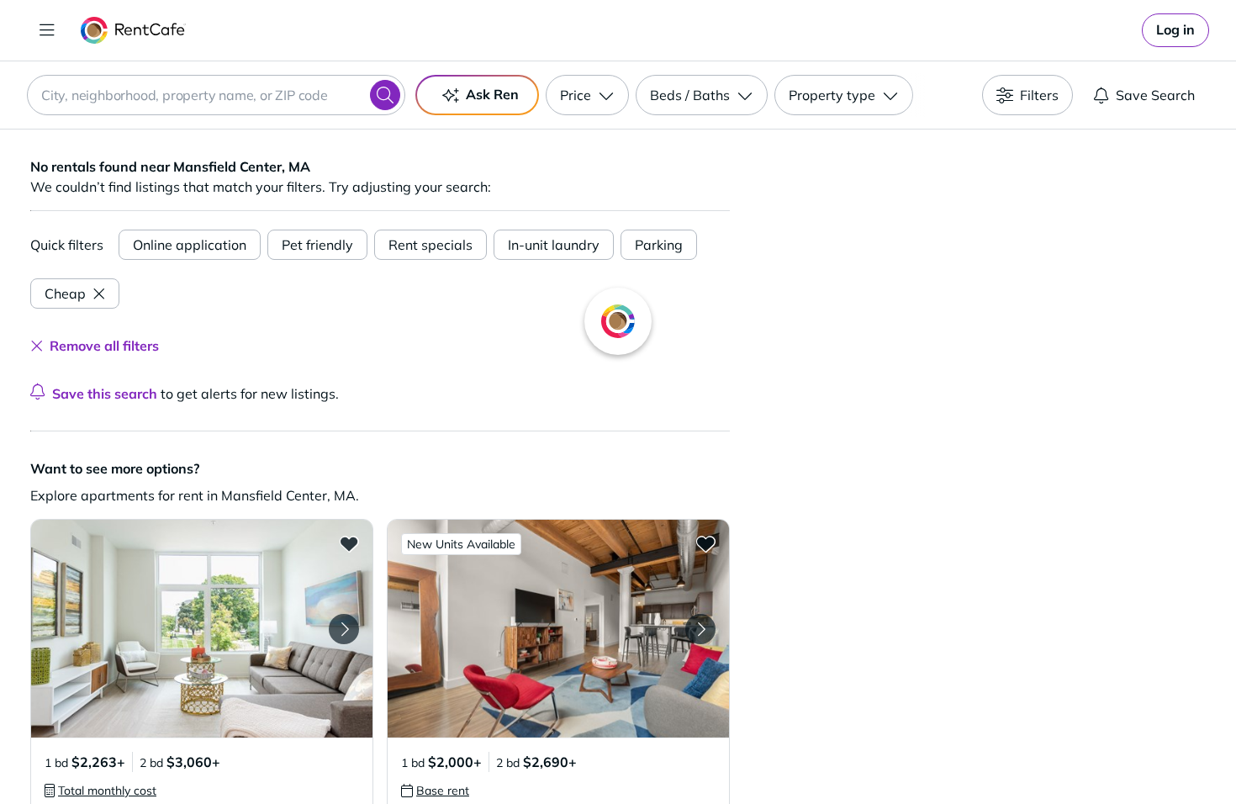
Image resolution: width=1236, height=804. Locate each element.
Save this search (104, 393)
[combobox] (216, 95)
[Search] (385, 95)
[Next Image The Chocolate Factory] (700, 629)
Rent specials (430, 244)
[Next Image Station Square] (344, 629)
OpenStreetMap (1068, 754)
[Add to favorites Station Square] (349, 543)
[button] (201, 629)
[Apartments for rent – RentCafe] (133, 30)
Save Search (1155, 95)
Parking (659, 244)
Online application (189, 244)
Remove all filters (104, 345)
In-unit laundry (554, 244)
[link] (1175, 30)
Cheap (65, 293)
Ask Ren (492, 94)
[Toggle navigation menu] (47, 30)
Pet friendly (317, 244)
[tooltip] (100, 790)
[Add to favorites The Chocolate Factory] (705, 543)
